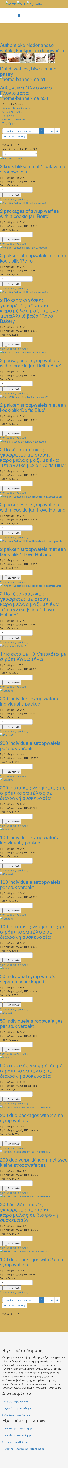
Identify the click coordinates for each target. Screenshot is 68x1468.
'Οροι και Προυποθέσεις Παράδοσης (24, 1448)
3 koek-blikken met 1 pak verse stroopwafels (32, 169)
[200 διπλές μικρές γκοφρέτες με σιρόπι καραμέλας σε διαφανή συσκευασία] (34, 1196)
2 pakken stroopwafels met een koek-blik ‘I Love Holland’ (33, 551)
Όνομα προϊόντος (12, 111)
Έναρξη (8, 131)
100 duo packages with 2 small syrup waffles (32, 1262)
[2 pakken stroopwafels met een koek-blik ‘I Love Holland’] (34, 541)
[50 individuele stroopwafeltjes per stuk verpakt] (34, 1013)
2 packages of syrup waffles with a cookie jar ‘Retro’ (29, 213)
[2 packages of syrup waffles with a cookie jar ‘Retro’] (34, 203)
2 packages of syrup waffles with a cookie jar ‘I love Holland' (33, 507)
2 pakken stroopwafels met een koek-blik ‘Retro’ (33, 258)
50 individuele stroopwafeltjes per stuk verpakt (31, 1023)
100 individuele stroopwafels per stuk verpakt (30, 884)
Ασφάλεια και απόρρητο (18, 1435)
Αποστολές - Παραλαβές (18, 1428)
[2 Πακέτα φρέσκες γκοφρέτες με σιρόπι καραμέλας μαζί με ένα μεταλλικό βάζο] (34, 292)
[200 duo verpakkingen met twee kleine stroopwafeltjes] (34, 1152)
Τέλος (21, 136)
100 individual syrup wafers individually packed (29, 840)
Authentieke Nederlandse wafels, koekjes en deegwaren (32, 48)
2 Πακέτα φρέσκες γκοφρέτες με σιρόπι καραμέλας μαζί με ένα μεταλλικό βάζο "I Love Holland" (29, 604)
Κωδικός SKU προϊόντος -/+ (16, 107)
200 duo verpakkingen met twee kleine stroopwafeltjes (34, 1162)
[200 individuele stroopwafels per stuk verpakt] (34, 735)
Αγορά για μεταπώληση (17, 1408)
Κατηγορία (8, 115)
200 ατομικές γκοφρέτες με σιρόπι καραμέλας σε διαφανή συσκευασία (33, 792)
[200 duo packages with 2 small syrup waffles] (34, 1107)
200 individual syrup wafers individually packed (29, 701)
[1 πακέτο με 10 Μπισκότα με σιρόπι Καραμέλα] (34, 646)
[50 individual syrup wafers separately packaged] (34, 968)
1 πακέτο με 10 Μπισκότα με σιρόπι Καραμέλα (33, 656)
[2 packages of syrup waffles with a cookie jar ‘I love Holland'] (34, 497)
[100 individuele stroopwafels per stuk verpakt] (34, 874)
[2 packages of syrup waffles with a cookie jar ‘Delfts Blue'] (34, 352)
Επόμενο (9, 136)
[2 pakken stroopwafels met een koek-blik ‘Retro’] (34, 247)
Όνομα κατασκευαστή (14, 119)
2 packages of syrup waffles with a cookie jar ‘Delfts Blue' (30, 363)
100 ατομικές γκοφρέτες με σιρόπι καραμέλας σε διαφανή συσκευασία (33, 931)
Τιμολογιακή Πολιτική (16, 1441)
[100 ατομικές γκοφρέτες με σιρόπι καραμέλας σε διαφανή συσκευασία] (34, 918)
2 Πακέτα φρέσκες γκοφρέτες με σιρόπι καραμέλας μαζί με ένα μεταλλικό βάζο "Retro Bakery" (29, 310)
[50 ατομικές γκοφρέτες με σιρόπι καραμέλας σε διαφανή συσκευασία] (34, 1057)
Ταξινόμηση (9, 123)
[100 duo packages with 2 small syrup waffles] (34, 1251)
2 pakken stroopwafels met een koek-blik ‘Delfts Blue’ (33, 407)
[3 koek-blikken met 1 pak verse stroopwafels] (34, 158)
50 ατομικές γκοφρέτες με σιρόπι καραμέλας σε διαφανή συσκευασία (31, 1070)
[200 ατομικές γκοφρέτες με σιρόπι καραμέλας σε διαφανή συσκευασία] (34, 780)
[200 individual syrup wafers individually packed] (34, 690)
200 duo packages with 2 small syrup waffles (32, 1118)
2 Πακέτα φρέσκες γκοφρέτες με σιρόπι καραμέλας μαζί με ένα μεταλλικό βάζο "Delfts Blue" (33, 457)
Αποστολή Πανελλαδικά (17, 1414)
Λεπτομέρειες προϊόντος (14, 199)
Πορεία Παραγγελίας (16, 1401)
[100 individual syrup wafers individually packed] (34, 829)
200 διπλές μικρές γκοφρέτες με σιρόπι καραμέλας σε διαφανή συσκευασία (29, 1212)
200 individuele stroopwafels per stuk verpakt (30, 745)
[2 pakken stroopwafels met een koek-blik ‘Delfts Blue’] (34, 397)
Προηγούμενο (24, 131)
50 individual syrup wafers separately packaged (27, 979)
